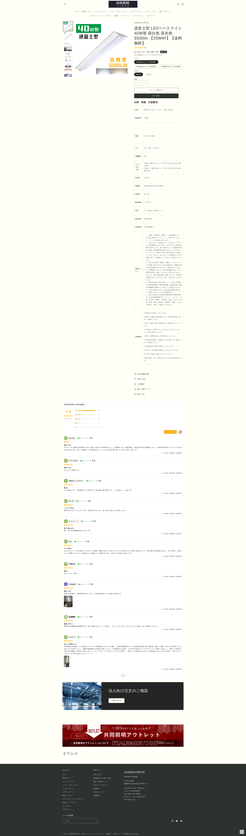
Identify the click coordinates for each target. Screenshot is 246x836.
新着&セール (66, 778)
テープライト (66, 806)
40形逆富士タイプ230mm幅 (170, 66)
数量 (135, 79)
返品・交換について (100, 781)
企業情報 (96, 795)
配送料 (140, 55)
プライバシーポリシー (100, 785)
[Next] (126, 49)
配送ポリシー (117, 833)
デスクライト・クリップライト (73, 799)
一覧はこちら (79, 736)
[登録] (96, 820)
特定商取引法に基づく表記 (102, 778)
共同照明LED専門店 (73, 833)
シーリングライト (68, 781)
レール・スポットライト (70, 785)
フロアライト (66, 809)
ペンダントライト (68, 788)
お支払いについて (99, 792)
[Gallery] (95, 49)
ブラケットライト (68, 792)
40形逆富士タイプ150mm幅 (145, 66)
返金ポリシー (85, 833)
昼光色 (150, 74)
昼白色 (138, 74)
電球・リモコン (67, 795)
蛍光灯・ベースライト (69, 802)
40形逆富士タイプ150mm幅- (146, 62)
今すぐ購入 (156, 96)
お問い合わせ (116, 700)
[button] (64, 4)
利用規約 (96, 788)
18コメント (68, 418)
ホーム (64, 774)
